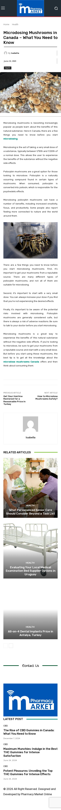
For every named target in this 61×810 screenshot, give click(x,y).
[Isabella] (6, 53)
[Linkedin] (27, 806)
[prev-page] (5, 645)
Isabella (15, 53)
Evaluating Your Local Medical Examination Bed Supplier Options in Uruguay (30, 571)
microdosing (10, 138)
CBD (5, 726)
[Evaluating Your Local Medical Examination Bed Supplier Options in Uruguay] (30, 548)
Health (15, 24)
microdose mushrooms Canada (21, 361)
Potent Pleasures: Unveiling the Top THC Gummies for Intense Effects (28, 772)
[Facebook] (11, 806)
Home (6, 24)
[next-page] (11, 645)
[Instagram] (19, 806)
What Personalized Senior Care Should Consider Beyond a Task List (30, 511)
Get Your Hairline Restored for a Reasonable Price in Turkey (14, 400)
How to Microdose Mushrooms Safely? (46, 397)
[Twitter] (42, 806)
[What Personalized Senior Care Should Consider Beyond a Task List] (30, 488)
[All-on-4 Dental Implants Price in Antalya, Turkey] (30, 609)
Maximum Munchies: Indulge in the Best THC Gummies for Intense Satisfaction (30, 752)
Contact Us (30, 666)
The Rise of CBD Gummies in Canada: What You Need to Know (28, 732)
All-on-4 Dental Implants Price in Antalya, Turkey (30, 633)
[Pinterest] (34, 806)
